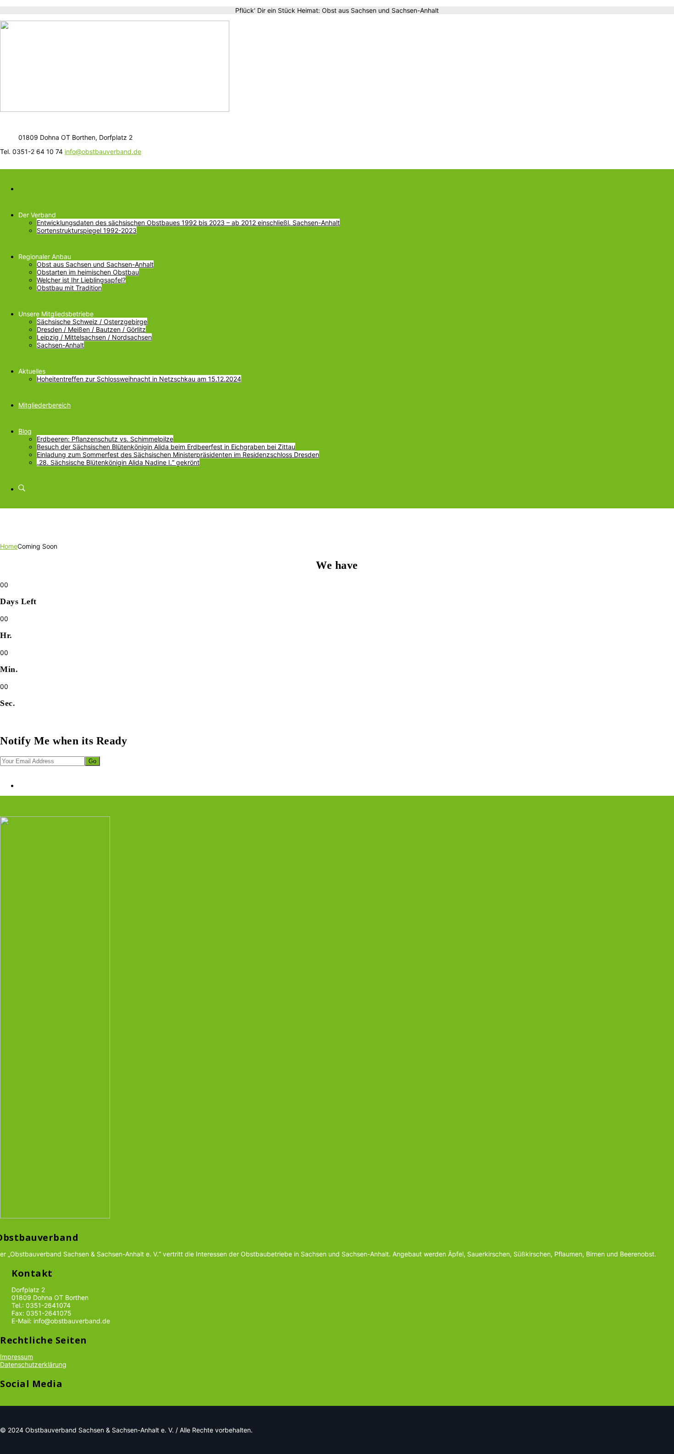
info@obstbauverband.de (103, 151)
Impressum (16, 1356)
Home (8, 546)
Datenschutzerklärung (33, 1364)
